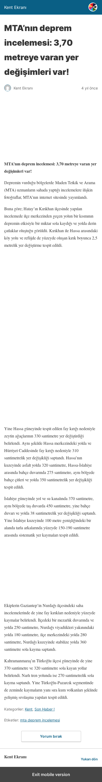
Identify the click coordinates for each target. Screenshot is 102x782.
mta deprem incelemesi (40, 720)
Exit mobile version (51, 774)
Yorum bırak (51, 736)
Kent (28, 709)
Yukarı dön (89, 759)
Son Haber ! (45, 709)
